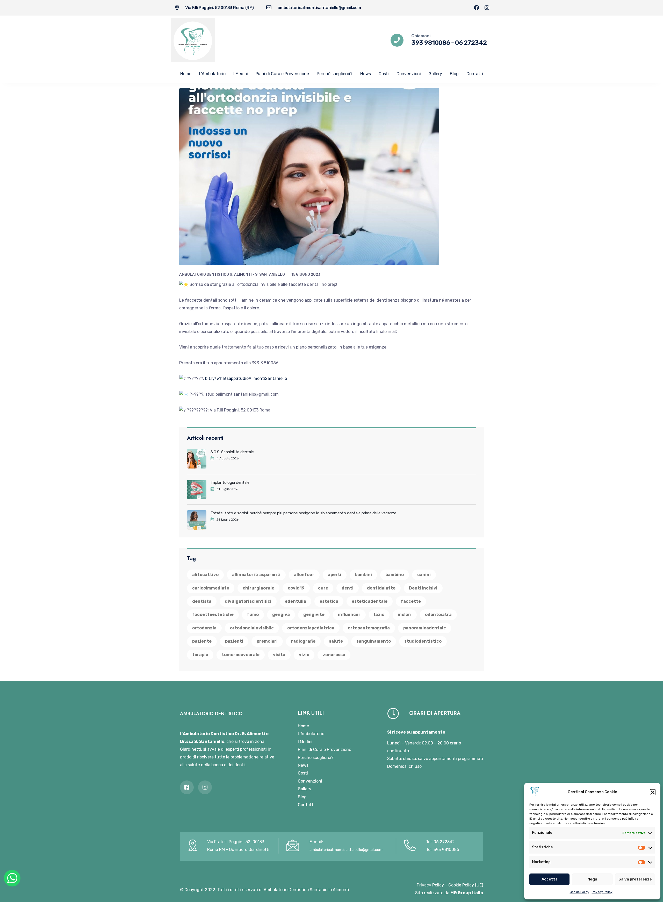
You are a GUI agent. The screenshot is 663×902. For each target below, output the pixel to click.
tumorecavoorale (241, 654)
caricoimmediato (210, 588)
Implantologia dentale (230, 482)
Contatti (474, 73)
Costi (384, 73)
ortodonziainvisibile (252, 628)
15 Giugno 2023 (305, 274)
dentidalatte (381, 588)
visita (279, 654)
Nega (592, 879)
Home (185, 73)
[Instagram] (487, 8)
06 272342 (471, 42)
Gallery (435, 73)
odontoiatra (438, 614)
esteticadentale (369, 601)
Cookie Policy (579, 892)
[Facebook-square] (187, 787)
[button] (652, 791)
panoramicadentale (424, 628)
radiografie (303, 641)
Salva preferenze (635, 879)
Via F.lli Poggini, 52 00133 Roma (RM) (219, 7)
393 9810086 (430, 42)
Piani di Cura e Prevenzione (282, 73)
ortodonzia (204, 628)
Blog (454, 73)
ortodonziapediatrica (310, 628)
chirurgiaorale (258, 588)
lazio (379, 614)
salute (336, 641)
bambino (394, 574)
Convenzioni (409, 73)
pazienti (234, 641)
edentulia (295, 601)
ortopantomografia (369, 628)
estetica (329, 601)
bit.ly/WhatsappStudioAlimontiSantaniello (246, 378)
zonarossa (334, 654)
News (365, 73)
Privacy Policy (602, 892)
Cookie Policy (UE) (465, 885)
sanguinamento (373, 641)
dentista (201, 601)
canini (424, 574)
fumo (253, 614)
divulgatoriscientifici (248, 601)
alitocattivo (205, 574)
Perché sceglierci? (334, 73)
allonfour (304, 574)
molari (405, 614)
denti (348, 588)
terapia (200, 654)
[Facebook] (476, 8)
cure (323, 588)
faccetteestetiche (213, 614)
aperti (334, 574)
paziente (202, 641)
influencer (349, 614)
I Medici (240, 73)
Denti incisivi (423, 588)
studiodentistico (423, 641)
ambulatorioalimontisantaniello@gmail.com (319, 7)
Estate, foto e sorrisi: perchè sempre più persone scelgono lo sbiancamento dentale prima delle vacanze (303, 513)
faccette (411, 601)
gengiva (281, 614)
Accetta (550, 879)
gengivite (314, 614)
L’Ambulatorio (212, 73)
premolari (267, 641)
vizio (304, 654)
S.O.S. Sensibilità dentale (232, 452)
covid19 (296, 588)
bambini (363, 574)
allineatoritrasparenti (256, 574)
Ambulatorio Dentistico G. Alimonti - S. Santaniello (232, 274)
